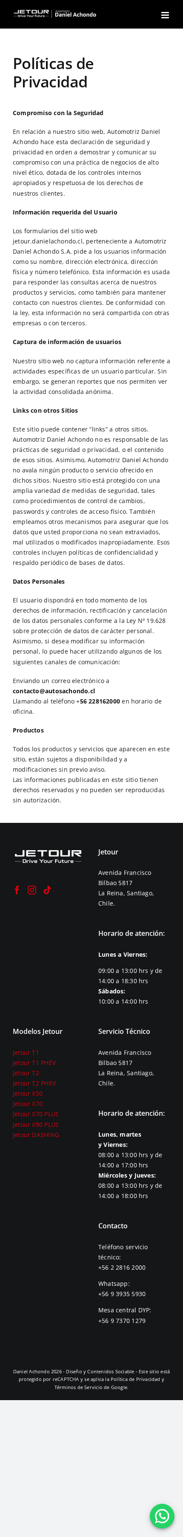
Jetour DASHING (36, 1135)
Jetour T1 (26, 1052)
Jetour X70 (28, 1104)
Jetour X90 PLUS (36, 1124)
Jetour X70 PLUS (36, 1114)
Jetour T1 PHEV (34, 1063)
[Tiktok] (47, 890)
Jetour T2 (26, 1073)
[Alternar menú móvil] (165, 15)
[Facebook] (17, 890)
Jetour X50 (28, 1093)
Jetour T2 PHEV (34, 1083)
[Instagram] (32, 890)
